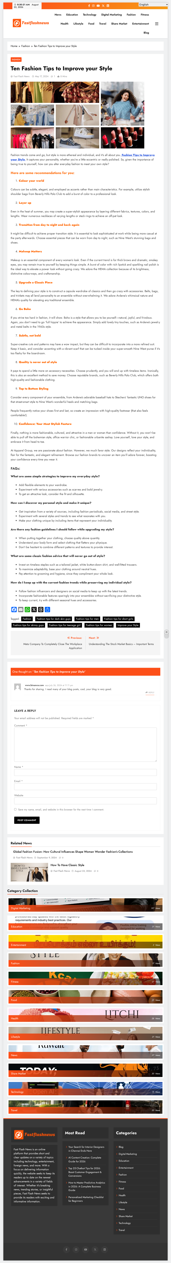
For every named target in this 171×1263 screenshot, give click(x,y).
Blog (146, 33)
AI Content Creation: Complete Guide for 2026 (84, 1159)
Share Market (119, 24)
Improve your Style (128, 625)
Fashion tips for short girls (118, 619)
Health (64, 24)
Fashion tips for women (99, 625)
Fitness (145, 15)
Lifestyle (78, 24)
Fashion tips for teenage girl (64, 625)
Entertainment (140, 24)
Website (18, 795)
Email (18, 781)
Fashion (131, 15)
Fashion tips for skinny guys (28, 625)
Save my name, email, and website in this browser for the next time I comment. (61, 809)
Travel (102, 24)
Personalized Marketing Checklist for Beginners (86, 1199)
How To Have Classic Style (67, 865)
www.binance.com (34, 685)
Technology (89, 15)
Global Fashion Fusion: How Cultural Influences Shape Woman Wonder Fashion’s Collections (73, 852)
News (58, 15)
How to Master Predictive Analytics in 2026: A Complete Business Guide (86, 1186)
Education (72, 15)
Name (18, 767)
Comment (20, 725)
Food (91, 24)
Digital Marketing (111, 15)
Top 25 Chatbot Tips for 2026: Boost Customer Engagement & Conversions (85, 1172)
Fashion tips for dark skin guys (53, 619)
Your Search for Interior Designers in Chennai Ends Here (86, 1148)
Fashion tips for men (87, 619)
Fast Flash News (22, 76)
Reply (151, 692)
